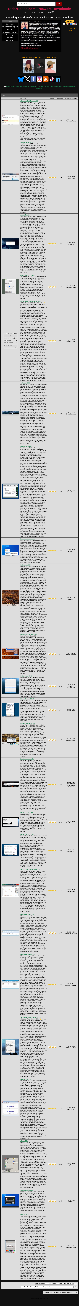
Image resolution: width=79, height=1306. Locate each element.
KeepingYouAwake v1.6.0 (28, 634)
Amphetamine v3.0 (26, 142)
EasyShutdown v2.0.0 (27, 539)
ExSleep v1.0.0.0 (25, 565)
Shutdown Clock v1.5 (27, 914)
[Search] (59, 4)
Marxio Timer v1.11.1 (27, 699)
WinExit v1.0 (24, 1214)
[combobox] (36, 4)
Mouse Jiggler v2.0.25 (27, 723)
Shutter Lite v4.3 (25, 1079)
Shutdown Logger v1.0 (27, 954)
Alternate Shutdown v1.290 (29, 101)
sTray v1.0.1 (24, 1141)
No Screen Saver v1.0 (27, 759)
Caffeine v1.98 (25, 383)
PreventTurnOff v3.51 (27, 834)
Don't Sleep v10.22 (26, 446)
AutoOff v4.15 (24, 215)
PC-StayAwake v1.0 (26, 813)
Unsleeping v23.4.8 (26, 1190)
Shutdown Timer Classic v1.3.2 (30, 1017)
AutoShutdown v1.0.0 (27, 275)
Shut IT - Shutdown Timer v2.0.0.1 (31, 869)
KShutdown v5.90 (26, 676)
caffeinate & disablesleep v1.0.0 (30, 301)
